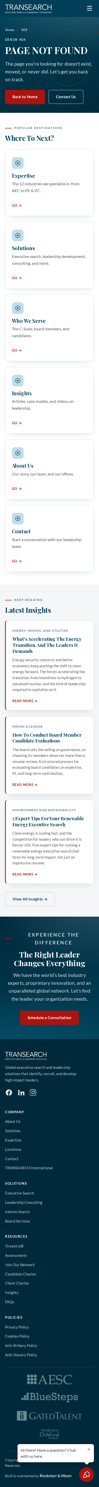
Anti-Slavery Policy (21, 1354)
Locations (13, 1149)
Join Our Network (20, 1264)
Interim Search (17, 1211)
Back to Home (25, 96)
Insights (12, 1292)
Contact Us (66, 96)
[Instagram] (33, 1092)
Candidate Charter (20, 1274)
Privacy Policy (17, 1327)
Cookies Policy (17, 1336)
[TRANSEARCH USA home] (28, 8)
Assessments (16, 1255)
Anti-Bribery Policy (21, 1345)
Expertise (13, 1140)
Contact (12, 1158)
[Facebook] (9, 1092)
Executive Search (19, 1193)
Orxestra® (14, 1246)
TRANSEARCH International (29, 1167)
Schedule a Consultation (50, 1017)
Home (9, 30)
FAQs (9, 1301)
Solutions (13, 1130)
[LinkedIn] (21, 1092)
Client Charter (17, 1283)
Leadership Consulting (23, 1202)
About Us (13, 1121)
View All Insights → (30, 899)
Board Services (17, 1221)
